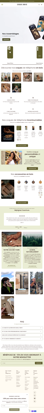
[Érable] (20, 139)
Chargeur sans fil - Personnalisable (40, 188)
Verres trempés (17, 383)
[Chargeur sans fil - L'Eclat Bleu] (26, 182)
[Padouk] (40, 197)
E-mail (4, 363)
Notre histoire (27, 377)
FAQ (26, 379)
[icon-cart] (41, 4)
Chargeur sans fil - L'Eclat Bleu (26, 188)
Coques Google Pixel (8, 380)
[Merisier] (18, 139)
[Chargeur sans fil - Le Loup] (33, 182)
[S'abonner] (25, 405)
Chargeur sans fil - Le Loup (33, 187)
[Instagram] (34, 395)
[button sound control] (13, 293)
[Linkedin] (34, 401)
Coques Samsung (8, 377)
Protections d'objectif (18, 386)
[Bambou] (39, 195)
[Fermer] (27, 394)
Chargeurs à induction (18, 376)
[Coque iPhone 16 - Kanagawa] (26, 128)
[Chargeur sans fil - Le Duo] (19, 182)
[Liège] (41, 195)
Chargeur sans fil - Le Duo (19, 187)
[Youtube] (34, 398)
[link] (14, 409)
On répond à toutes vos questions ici (21, 324)
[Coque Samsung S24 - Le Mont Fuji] (33, 128)
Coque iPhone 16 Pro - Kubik (40, 133)
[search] (39, 4)
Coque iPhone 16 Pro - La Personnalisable (19, 134)
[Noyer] (41, 193)
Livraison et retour (27, 381)
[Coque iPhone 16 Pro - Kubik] (40, 128)
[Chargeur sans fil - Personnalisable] (40, 182)
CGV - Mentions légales (26, 388)
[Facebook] (34, 392)
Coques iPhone (8, 376)
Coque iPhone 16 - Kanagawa (26, 134)
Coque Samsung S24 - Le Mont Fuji (33, 133)
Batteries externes (18, 379)
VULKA (34, 378)
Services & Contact (27, 384)
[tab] (19, 42)
